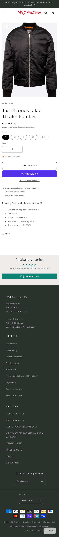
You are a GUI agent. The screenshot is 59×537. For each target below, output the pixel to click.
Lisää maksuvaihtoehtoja (29, 180)
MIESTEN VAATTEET (15, 420)
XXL (45, 138)
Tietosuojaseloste (14, 357)
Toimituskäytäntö (45, 526)
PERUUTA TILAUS (14, 396)
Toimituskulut (17, 127)
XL (33, 137)
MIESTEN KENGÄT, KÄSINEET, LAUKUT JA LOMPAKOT (25, 435)
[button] (6, 13)
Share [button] (7, 234)
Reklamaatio (11, 370)
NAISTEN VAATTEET (15, 414)
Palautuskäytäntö (14, 389)
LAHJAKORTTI (12, 463)
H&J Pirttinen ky (17, 522)
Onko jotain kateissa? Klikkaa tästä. (22, 376)
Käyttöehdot (11, 382)
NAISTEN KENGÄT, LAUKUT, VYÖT (21, 427)
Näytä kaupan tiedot (14, 196)
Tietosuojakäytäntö (17, 526)
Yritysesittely (11, 350)
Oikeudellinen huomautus (31, 531)
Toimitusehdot (12, 363)
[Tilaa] (42, 481)
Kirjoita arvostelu (29, 276)
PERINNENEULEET (14, 443)
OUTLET (9, 456)
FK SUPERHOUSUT (14, 450)
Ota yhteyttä (11, 344)
